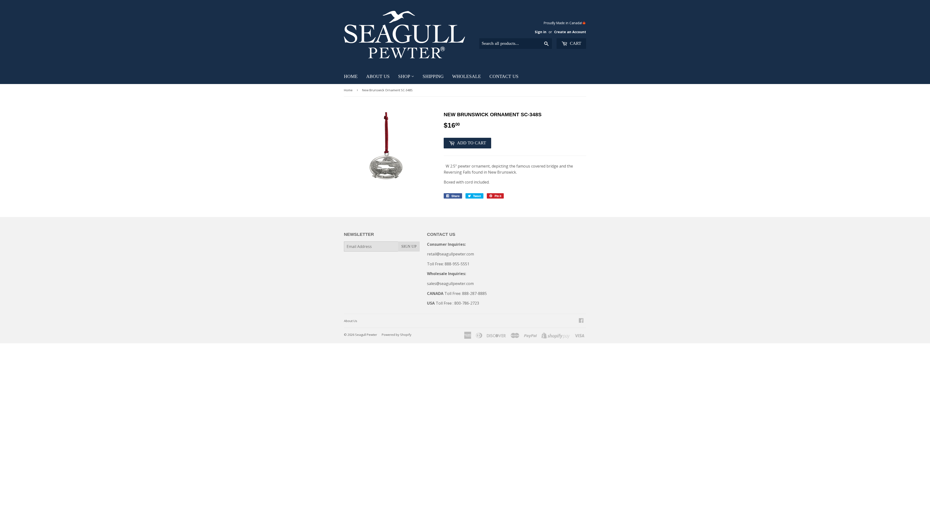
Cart (575, 43)
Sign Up (409, 246)
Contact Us (504, 76)
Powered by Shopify (396, 334)
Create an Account (570, 32)
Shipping (433, 76)
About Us (378, 76)
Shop (404, 76)
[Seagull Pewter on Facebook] (581, 320)
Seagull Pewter (366, 334)
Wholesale (466, 76)
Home (351, 76)
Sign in (540, 32)
